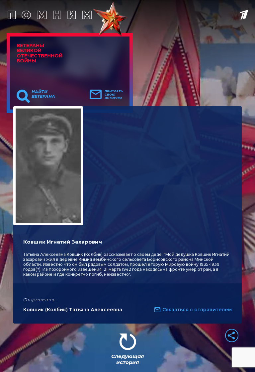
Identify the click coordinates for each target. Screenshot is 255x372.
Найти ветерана (43, 94)
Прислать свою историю (114, 95)
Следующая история (127, 359)
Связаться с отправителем (197, 310)
